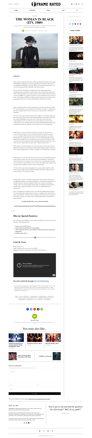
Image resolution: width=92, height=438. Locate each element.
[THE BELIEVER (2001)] (76, 87)
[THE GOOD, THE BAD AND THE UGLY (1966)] (76, 71)
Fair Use (23, 418)
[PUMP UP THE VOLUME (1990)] (76, 40)
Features (32, 10)
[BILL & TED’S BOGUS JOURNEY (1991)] (76, 135)
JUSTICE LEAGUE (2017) (34, 343)
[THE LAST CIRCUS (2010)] (76, 185)
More (35, 323)
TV (76, 10)
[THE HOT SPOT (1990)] (76, 150)
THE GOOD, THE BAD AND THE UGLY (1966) (75, 75)
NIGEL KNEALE (47, 299)
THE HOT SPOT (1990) (73, 155)
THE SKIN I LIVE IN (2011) (74, 172)
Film (63, 10)
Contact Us (16, 4)
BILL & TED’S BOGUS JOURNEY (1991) (75, 140)
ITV (35, 299)
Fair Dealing (31, 418)
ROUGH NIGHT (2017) (52, 343)
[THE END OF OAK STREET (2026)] (76, 102)
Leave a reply (41, 30)
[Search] (82, 4)
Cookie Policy (38, 415)
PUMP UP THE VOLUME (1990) (75, 45)
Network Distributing (41, 281)
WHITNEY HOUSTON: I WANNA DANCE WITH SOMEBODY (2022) (16, 344)
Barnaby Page (28, 30)
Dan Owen (29, 345)
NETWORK (40, 299)
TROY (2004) (71, 124)
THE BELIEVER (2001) (73, 92)
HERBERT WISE (30, 299)
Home (16, 10)
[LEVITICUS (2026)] (76, 56)
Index (48, 10)
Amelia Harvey (48, 345)
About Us (10, 4)
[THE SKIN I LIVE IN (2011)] (76, 168)
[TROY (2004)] (76, 119)
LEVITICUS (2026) (72, 61)
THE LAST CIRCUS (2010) (74, 189)
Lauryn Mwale (12, 348)
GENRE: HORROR (22, 299)
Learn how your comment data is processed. (39, 399)
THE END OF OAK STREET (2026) (75, 106)
